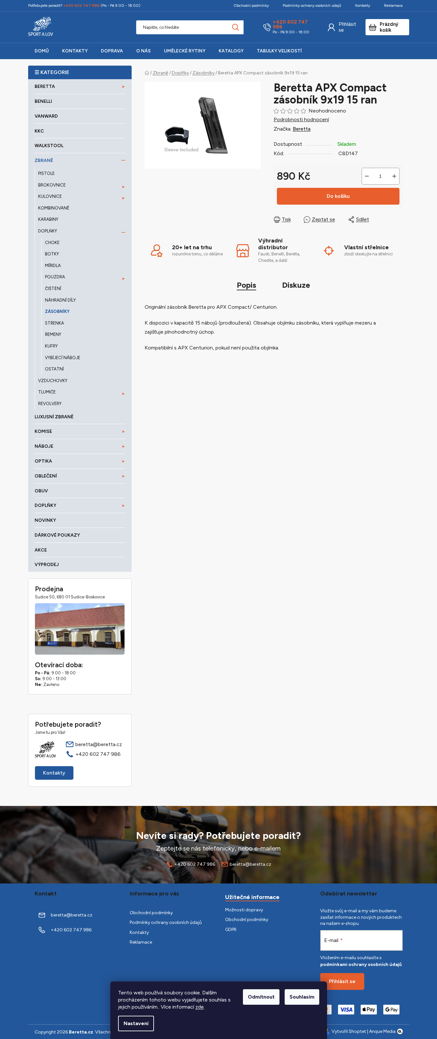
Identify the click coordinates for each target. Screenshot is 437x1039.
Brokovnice (52, 185)
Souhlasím (302, 997)
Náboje (44, 446)
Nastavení (136, 1023)
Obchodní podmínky (251, 5)
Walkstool (49, 145)
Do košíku (338, 196)
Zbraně (44, 160)
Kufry (51, 346)
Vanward (46, 116)
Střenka (54, 323)
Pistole (46, 173)
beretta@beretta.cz (98, 744)
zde (199, 1007)
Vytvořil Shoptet (349, 1031)
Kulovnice (50, 196)
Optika (43, 461)
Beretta (302, 129)
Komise (43, 431)
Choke (52, 242)
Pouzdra (55, 276)
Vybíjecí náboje (62, 357)
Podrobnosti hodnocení (301, 119)
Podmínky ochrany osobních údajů (312, 5)
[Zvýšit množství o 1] (394, 176)
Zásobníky (57, 311)
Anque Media (382, 1031)
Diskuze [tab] (296, 285)
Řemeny (53, 334)
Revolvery (49, 403)
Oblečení (46, 476)
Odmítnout (261, 997)
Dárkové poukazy (57, 535)
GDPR (230, 929)
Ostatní (54, 369)
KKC (39, 131)
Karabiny (48, 219)
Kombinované (53, 208)
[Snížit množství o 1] (367, 176)
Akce (41, 550)
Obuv (41, 491)
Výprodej (47, 564)
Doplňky (47, 231)
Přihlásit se (347, 27)
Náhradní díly (60, 300)
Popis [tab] (246, 285)
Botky (52, 254)
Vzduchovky (52, 380)
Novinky (45, 520)
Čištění (53, 288)
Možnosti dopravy (244, 910)
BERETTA (45, 86)
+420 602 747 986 (290, 24)
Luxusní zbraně (54, 417)
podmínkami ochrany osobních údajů (361, 964)
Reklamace (393, 5)
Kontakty (362, 5)
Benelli (43, 101)
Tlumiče (47, 392)
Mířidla (53, 265)
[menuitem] (41, 51)
